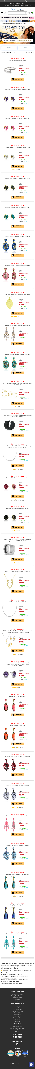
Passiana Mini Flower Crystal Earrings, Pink (17, 478)
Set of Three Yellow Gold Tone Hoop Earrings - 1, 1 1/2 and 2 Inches (17, 384)
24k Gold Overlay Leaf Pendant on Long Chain (17, 294)
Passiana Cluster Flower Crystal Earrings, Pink (17, 265)
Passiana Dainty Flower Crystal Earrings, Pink (17, 118)
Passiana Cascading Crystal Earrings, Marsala (17, 756)
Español (31, 1)
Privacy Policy (17, 1013)
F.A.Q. (17, 1007)
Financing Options (17, 997)
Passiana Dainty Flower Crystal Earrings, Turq (17, 207)
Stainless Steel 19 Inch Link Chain (17, 602)
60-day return (14, 983)
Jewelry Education (17, 1026)
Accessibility (17, 1014)
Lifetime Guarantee (17, 994)
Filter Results (9, 48)
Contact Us (17, 1006)
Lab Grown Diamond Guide (17, 1028)
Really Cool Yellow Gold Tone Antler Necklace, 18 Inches (17, 572)
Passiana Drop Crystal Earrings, (17, 696)
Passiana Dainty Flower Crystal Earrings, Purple (17, 89)
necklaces (23, 967)
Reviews (17, 999)
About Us (17, 1001)
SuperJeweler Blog (17, 1041)
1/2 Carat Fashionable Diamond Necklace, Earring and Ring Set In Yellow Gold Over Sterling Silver (17, 631)
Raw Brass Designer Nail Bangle (17, 60)
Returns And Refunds (17, 1011)
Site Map (17, 1019)
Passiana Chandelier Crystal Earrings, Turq (17, 934)
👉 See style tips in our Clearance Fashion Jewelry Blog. (16, 970)
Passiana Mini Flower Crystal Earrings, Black (17, 508)
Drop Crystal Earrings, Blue (17, 905)
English (27, 1)
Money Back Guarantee (17, 996)
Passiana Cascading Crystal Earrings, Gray (17, 785)
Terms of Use (17, 1016)
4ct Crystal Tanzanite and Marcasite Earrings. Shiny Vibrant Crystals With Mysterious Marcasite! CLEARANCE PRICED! (17, 664)
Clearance (9, 23)
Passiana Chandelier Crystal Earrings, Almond (17, 325)
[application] (31, 1064)
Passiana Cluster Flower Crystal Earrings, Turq (17, 354)
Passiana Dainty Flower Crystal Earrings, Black (17, 178)
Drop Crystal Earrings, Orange (17, 725)
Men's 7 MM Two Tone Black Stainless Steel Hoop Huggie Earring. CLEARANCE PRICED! (17, 540)
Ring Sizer (17, 1029)
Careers (17, 1021)
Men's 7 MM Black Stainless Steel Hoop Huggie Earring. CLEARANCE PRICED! (17, 416)
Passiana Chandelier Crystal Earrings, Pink (17, 816)
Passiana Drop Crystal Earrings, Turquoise (17, 874)
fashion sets (17, 979)
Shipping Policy (18, 1009)
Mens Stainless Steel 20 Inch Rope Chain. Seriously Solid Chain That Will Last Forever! (17, 446)
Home (3, 23)
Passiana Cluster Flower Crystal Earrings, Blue (17, 236)
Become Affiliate (17, 1018)
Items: (3, 52)
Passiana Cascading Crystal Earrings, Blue (17, 845)
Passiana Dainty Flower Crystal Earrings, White (17, 147)
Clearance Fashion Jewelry (26, 963)
